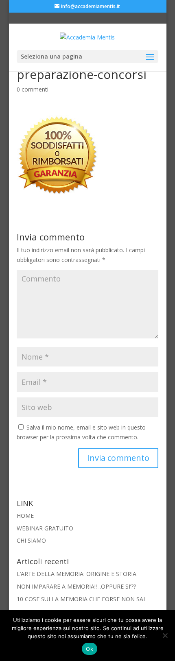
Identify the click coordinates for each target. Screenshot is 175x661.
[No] (165, 635)
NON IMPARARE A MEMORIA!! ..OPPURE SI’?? (76, 586)
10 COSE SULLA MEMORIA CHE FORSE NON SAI (81, 599)
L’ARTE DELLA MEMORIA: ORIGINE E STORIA (76, 574)
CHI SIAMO (31, 540)
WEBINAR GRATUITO (45, 528)
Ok (89, 649)
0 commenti (32, 89)
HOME (25, 515)
